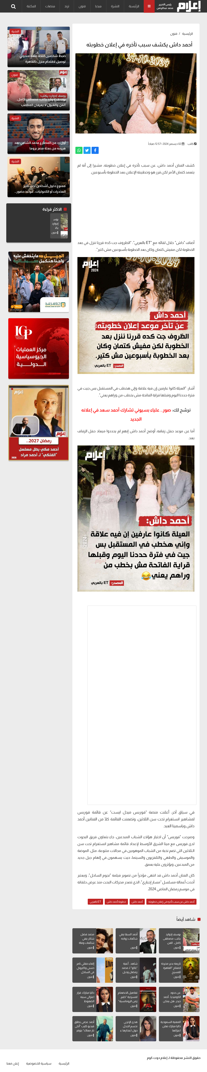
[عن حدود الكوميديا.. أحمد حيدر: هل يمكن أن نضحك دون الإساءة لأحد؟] (191, 999)
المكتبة (31, 6)
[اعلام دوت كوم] (188, 6)
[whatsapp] (78, 150)
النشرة (115, 6)
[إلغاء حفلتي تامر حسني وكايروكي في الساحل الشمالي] (104, 970)
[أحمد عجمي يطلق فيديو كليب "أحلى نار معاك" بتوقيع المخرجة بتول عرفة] (104, 1028)
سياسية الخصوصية (38, 1063)
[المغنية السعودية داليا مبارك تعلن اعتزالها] (191, 1028)
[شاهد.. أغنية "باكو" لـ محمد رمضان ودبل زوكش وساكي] (148, 970)
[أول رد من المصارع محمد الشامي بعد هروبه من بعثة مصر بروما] (38, 133)
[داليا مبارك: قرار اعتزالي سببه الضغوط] (104, 999)
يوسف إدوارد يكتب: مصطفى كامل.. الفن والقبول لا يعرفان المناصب (171, 943)
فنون (82, 6)
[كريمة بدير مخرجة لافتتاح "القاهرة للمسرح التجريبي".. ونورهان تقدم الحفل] (191, 970)
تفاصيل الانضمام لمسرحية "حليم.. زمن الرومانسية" (127, 997)
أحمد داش (137, 901)
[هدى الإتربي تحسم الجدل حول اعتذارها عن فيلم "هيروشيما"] (148, 1028)
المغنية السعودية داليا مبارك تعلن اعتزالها (171, 1026)
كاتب (190, 143)
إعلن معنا (12, 1063)
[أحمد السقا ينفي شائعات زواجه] (148, 940)
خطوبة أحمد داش (116, 901)
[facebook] (95, 150)
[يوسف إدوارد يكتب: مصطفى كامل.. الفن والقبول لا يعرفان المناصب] (191, 940)
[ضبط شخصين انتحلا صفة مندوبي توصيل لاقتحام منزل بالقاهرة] (38, 47)
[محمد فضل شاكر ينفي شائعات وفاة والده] (104, 940)
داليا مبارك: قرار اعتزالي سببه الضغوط (85, 997)
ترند (66, 6)
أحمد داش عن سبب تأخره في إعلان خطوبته (171, 901)
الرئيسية (134, 6)
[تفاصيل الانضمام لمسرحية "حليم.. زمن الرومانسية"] (148, 999)
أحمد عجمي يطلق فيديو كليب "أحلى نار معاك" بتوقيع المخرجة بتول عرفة (84, 1030)
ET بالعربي (142, 243)
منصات (50, 6)
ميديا (98, 6)
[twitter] (87, 150)
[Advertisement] (135, 207)
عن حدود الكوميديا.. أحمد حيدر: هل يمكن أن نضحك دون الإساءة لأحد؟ (172, 1001)
